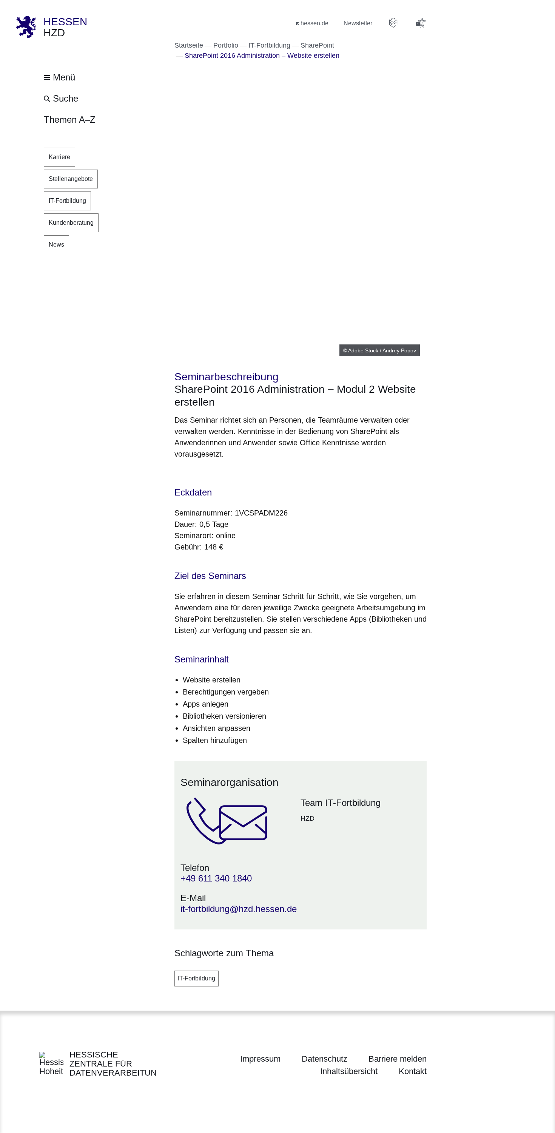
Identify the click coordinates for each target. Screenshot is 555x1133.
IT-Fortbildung (196, 978)
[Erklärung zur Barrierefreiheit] (421, 23)
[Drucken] (239, 473)
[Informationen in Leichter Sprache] (393, 23)
